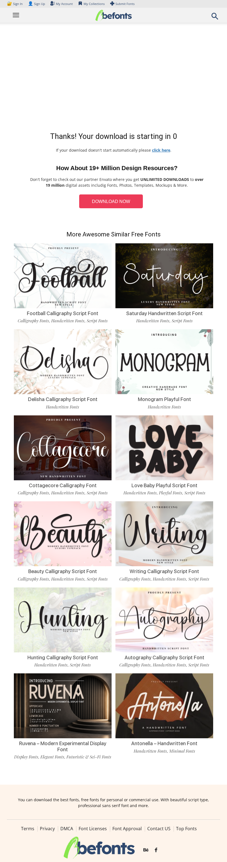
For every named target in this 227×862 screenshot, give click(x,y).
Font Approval (127, 828)
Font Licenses (93, 828)
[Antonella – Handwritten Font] (164, 705)
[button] (214, 17)
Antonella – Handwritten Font (164, 743)
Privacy (47, 828)
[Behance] (145, 850)
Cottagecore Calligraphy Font (63, 485)
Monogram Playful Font (164, 399)
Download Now (111, 201)
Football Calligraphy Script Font (62, 313)
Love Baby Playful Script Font (164, 485)
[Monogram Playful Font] (164, 361)
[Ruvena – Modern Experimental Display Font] (63, 705)
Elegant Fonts (52, 757)
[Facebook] (156, 850)
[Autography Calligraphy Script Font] (164, 619)
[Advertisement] (113, 78)
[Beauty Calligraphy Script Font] (63, 533)
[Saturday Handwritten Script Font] (164, 275)
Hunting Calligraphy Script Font (62, 657)
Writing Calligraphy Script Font (164, 571)
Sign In (15, 4)
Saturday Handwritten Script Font (164, 313)
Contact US (159, 828)
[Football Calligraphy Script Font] (63, 275)
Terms (27, 828)
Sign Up (36, 4)
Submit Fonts (125, 4)
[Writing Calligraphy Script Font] (164, 533)
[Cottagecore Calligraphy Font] (63, 447)
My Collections (94, 4)
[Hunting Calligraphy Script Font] (63, 619)
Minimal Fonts (182, 751)
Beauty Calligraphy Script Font (62, 571)
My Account (64, 4)
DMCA (66, 828)
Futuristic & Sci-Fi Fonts (88, 757)
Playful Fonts (170, 492)
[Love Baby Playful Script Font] (164, 447)
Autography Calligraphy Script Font (164, 657)
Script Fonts (97, 320)
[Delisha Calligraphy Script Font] (63, 361)
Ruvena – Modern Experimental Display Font (62, 746)
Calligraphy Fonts (33, 320)
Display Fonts (26, 757)
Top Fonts (186, 828)
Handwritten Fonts (67, 320)
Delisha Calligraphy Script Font (62, 399)
